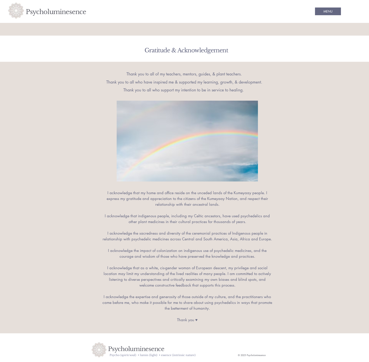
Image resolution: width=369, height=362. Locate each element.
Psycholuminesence (56, 12)
